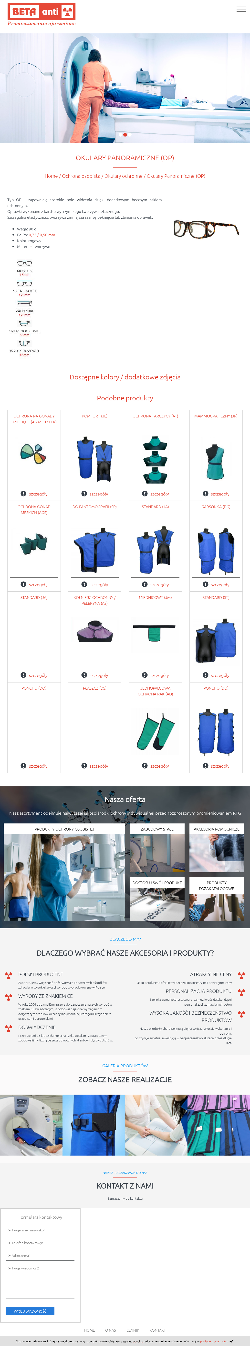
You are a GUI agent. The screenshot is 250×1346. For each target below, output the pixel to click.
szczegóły (38, 493)
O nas (110, 1330)
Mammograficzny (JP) (216, 415)
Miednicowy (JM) (155, 597)
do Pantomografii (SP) (95, 506)
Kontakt (158, 1330)
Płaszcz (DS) (94, 688)
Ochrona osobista (81, 176)
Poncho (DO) (33, 688)
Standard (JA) (155, 506)
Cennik (132, 1330)
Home (51, 176)
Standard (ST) (216, 597)
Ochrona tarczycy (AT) (155, 415)
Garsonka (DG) (215, 506)
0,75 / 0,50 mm (42, 234)
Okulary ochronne (123, 176)
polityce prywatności (214, 1341)
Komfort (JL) (94, 415)
